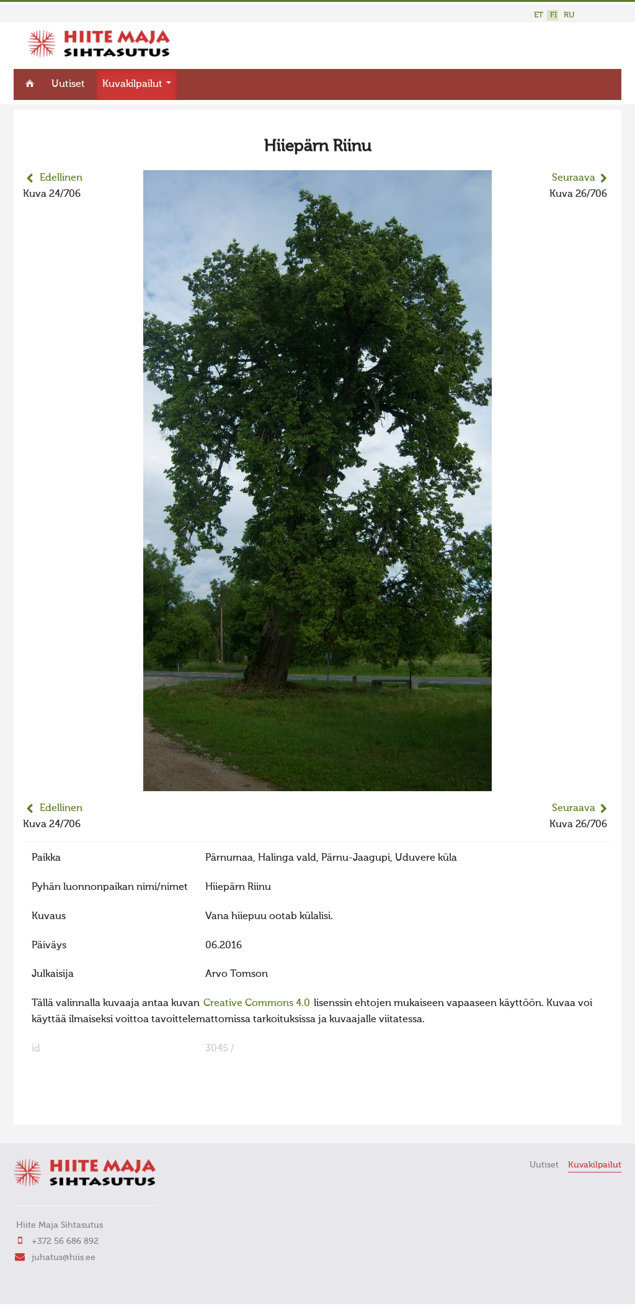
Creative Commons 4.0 (256, 1004)
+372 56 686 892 (65, 1241)
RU (569, 15)
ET (538, 15)
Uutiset (68, 84)
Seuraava (573, 178)
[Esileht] (99, 54)
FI (553, 15)
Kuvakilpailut (133, 84)
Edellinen (61, 178)
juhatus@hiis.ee (63, 1257)
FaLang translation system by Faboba (66, 1107)
